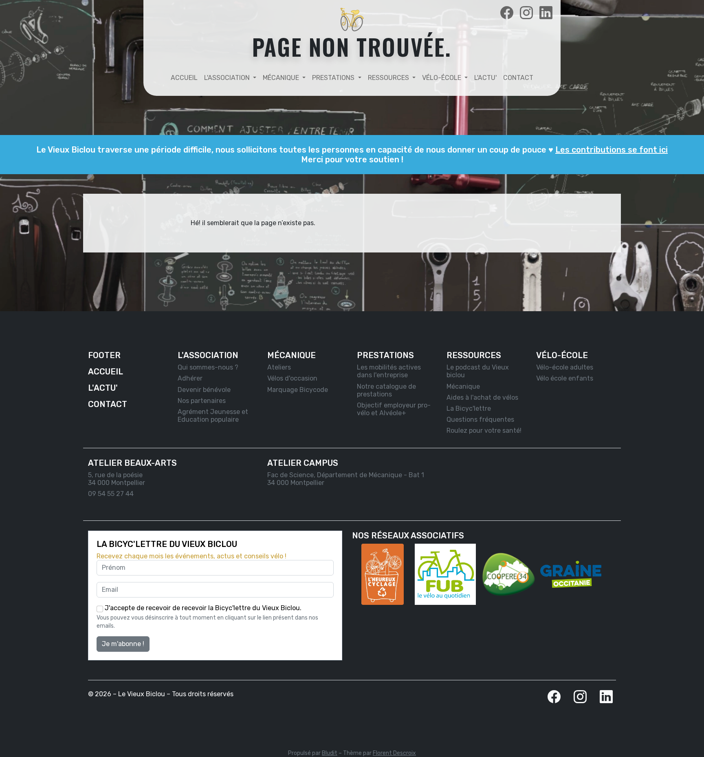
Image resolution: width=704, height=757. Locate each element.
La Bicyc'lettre (469, 408)
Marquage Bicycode (297, 390)
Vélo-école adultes (564, 367)
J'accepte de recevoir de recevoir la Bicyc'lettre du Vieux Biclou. (202, 608)
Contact (518, 78)
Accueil (184, 78)
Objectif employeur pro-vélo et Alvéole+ (394, 409)
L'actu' (485, 78)
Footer (104, 355)
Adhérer (190, 378)
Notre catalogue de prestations (386, 390)
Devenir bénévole (204, 390)
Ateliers (279, 367)
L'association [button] (227, 78)
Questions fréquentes (480, 419)
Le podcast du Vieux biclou (478, 371)
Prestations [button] (334, 78)
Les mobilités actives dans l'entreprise (389, 371)
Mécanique (463, 386)
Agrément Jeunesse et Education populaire (213, 415)
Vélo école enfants (564, 378)
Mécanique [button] (282, 78)
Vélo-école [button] (442, 78)
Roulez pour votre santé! (484, 430)
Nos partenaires (202, 401)
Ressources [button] (389, 78)
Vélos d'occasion (292, 378)
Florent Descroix (394, 753)
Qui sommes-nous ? (208, 367)
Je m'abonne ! (123, 644)
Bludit (329, 753)
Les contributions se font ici (611, 150)
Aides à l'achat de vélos (482, 397)
